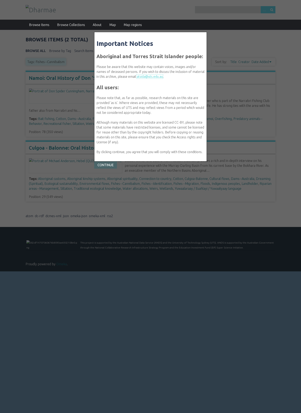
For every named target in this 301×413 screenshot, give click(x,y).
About (97, 25)
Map (112, 25)
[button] (105, 165)
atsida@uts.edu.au (150, 76)
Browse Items (39, 25)
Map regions (133, 25)
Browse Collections (71, 25)
